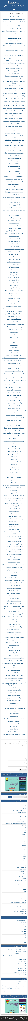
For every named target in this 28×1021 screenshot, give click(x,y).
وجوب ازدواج (14, 482)
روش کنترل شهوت (14, 332)
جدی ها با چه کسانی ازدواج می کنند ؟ (14, 179)
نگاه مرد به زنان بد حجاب (14, 562)
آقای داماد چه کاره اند (14, 215)
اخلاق (14, 342)
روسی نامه (24, 834)
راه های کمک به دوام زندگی (14, 363)
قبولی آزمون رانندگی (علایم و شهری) (19, 906)
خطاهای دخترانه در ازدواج (14, 435)
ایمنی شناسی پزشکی (22, 970)
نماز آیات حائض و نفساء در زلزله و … (14, 415)
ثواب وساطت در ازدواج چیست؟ (14, 629)
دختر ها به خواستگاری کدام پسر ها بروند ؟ (14, 293)
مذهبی (25, 865)
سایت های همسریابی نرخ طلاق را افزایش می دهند (14, 197)
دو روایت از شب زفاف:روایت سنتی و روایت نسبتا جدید (14, 461)
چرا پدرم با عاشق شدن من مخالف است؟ (14, 675)
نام (25, 758)
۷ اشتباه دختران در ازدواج (14, 559)
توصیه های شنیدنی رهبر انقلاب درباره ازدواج (14, 637)
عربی (25, 929)
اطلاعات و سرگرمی (22, 816)
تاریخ (25, 893)
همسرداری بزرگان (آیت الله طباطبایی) (14, 577)
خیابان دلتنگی (19, 981)
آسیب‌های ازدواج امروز (14, 529)
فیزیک (25, 942)
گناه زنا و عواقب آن (14, 556)
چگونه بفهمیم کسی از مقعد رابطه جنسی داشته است (14, 93)
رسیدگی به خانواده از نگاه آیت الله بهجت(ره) (14, 658)
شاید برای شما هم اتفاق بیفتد (20, 880)
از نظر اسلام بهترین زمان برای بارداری (14, 546)
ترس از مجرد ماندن (14, 295)
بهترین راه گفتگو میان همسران (14, 516)
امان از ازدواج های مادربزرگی (14, 150)
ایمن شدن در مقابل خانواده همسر (14, 377)
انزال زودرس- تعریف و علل (14, 70)
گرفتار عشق (14, 347)
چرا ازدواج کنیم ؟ (14, 272)
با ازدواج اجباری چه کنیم (14, 275)
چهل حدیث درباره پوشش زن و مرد (14, 403)
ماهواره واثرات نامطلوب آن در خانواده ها (14, 569)
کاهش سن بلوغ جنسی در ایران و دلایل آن (14, 76)
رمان (25, 851)
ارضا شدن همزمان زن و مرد (14, 123)
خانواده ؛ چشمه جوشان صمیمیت (14, 680)
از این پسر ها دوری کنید (14, 254)
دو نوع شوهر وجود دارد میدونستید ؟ (14, 168)
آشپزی (25, 843)
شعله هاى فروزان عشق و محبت (14, 710)
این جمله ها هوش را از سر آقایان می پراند (14, 371)
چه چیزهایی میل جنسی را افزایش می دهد (14, 142)
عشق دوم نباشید (14, 269)
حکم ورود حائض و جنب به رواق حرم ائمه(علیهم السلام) (14, 616)
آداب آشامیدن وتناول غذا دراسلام (14, 603)
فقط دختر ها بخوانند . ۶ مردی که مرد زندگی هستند (14, 210)
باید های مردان (14, 572)
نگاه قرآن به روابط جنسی (14, 408)
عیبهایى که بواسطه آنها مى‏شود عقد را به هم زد (14, 500)
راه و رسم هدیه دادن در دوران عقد (14, 355)
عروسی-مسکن (14, 513)
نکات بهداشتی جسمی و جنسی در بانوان (14, 52)
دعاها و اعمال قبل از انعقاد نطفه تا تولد (14, 660)
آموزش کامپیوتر (23, 898)
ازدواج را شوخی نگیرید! (14, 438)
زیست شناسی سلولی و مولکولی (19, 972)
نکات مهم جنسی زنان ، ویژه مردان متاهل (14, 110)
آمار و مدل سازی (23, 935)
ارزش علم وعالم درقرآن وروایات (14, 601)
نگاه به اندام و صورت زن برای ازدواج (14, 541)
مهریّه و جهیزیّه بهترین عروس (14, 670)
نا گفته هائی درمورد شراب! (14, 721)
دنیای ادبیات (24, 895)
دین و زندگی (23, 931)
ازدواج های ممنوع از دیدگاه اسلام (14, 238)
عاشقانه (24, 858)
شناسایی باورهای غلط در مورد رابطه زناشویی (14, 140)
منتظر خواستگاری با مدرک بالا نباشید (14, 287)
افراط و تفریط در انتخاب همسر (14, 538)
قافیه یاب (24, 805)
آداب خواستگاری (14, 243)
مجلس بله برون (14, 479)
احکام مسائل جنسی (14, 474)
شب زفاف (14, 446)
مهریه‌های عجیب (14, 729)
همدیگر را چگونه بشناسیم (14, 692)
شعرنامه (24, 856)
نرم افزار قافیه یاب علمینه (21, 808)
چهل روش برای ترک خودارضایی (14, 40)
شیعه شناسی (23, 845)
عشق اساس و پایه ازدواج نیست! (14, 736)
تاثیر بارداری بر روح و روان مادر (14, 28)
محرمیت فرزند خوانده (14, 645)
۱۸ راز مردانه (14, 456)
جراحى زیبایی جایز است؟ (14, 647)
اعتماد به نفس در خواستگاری (14, 228)
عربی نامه (24, 832)
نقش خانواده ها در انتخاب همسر (14, 186)
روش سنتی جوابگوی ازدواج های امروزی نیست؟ (14, 308)
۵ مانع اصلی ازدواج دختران (14, 171)
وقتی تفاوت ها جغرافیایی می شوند (14, 306)
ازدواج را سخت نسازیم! (14, 521)
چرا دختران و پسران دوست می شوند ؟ (14, 233)
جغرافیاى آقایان (14, 464)
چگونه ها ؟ (24, 878)
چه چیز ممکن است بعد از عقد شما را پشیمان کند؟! (14, 608)
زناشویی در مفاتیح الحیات (14, 598)
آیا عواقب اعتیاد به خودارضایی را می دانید (14, 113)
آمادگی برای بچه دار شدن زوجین (14, 690)
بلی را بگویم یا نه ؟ (14, 303)
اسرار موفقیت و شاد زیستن (20, 862)
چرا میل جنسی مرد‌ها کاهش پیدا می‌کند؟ (14, 115)
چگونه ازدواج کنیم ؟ (14, 282)
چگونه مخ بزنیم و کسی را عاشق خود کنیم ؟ (11, 985)
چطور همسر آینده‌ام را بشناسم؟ (14, 526)
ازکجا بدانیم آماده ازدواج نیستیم (14, 672)
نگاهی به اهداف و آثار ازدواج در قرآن (14, 582)
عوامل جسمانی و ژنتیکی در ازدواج (14, 697)
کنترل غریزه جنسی (14, 337)
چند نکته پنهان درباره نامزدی (14, 650)
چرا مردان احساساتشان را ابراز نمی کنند (14, 387)
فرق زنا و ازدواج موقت (14, 334)
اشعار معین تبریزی (22, 818)
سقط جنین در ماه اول (14, 16)
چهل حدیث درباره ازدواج (14, 595)
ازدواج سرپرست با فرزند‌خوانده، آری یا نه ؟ (14, 580)
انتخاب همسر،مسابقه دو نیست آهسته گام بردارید (14, 718)
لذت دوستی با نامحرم (14, 339)
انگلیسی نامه (23, 827)
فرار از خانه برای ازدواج (14, 160)
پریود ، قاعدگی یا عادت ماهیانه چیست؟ (14, 88)
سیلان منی (14, 35)
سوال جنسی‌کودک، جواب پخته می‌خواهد (14, 498)
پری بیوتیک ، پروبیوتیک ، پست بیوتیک (19, 825)
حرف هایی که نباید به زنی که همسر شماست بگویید (14, 358)
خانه (25, 803)
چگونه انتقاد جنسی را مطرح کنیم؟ (14, 487)
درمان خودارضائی (14, 345)
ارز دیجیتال (24, 909)
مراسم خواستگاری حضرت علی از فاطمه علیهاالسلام (14, 667)
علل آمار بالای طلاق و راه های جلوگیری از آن (14, 313)
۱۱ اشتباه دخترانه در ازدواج (14, 277)
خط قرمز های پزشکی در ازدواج (14, 158)
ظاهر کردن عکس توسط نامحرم (14, 551)
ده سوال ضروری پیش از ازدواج (14, 425)
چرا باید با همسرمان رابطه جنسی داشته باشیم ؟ (14, 96)
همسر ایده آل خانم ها (14, 246)
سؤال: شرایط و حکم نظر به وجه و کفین (14, 549)
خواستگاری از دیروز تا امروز (14, 264)
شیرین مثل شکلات (14, 716)
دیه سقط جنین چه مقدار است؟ (14, 422)
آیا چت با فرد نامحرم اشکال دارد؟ (14, 400)
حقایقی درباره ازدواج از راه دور (14, 536)
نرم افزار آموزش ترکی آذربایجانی (19, 810)
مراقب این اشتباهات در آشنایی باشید (14, 207)
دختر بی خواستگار (14, 212)
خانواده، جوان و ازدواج (14, 705)
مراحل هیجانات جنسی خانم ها (14, 26)
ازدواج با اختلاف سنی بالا (14, 448)
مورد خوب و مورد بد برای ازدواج (14, 262)
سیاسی (24, 889)
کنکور (25, 814)
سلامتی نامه (24, 847)
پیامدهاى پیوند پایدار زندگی (14, 585)
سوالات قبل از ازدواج (14, 655)
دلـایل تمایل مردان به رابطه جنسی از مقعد (14, 118)
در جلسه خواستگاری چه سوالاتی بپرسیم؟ (14, 518)
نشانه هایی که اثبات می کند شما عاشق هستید (14, 249)
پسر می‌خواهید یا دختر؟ (14, 469)
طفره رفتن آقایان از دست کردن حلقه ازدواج (14, 360)
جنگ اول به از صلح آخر (14, 267)
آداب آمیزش (14, 493)
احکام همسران (14, 619)
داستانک (24, 849)
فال (25, 900)
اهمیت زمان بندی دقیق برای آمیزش (14, 65)
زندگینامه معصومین (22, 869)
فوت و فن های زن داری (14, 511)
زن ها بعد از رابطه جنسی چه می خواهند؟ (14, 98)
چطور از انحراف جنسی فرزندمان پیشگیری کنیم (14, 108)
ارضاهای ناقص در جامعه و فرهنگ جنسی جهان (14, 145)
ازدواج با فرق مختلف (14, 611)
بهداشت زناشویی (14, 621)
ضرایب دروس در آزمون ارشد (20, 953)
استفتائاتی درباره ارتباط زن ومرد (14, 477)
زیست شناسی (23, 922)
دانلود (25, 882)
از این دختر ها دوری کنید (14, 256)
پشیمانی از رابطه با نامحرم (14, 352)
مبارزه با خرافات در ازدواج (14, 731)
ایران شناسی (23, 860)
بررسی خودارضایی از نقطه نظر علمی (14, 43)
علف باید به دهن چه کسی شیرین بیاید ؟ (14, 192)
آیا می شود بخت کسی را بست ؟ (14, 451)
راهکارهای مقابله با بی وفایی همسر (14, 626)
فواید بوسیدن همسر (14, 285)
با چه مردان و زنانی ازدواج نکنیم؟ (14, 593)
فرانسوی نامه (23, 836)
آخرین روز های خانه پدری (14, 173)
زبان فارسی (24, 926)
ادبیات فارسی (23, 924)
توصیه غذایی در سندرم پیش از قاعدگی (14, 60)
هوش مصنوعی (23, 913)
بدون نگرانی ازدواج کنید (14, 280)
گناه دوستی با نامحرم (14, 350)
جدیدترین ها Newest (22, 884)
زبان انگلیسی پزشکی (22, 974)
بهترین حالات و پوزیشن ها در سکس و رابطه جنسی (14, 19)
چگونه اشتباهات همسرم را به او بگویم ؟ (14, 384)
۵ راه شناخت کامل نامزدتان (14, 184)
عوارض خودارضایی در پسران (14, 38)
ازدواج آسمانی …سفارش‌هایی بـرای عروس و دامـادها (14, 564)
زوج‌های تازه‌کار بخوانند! (14, 524)
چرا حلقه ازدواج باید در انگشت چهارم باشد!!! (14, 495)
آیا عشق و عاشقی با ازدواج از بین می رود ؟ (14, 176)
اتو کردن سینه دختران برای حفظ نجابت (14, 133)
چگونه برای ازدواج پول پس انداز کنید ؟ (14, 311)
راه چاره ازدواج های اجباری (14, 205)
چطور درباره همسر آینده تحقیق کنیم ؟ (14, 189)
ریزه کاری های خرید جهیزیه (14, 298)
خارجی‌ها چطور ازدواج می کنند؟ (14, 634)
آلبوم (25, 840)
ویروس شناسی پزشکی (21, 961)
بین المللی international (21, 873)
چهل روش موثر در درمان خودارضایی (14, 329)
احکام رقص (14, 397)
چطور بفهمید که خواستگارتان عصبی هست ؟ (14, 225)
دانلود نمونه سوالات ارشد (21, 951)
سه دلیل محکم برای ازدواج (14, 202)
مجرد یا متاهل (14, 459)
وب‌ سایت (24, 765)
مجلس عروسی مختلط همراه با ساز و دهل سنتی (14, 734)
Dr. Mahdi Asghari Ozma (21, 812)
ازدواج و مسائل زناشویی (17, 13)
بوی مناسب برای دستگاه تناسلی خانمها (14, 55)
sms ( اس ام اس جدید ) (21, 876)
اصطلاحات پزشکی (22, 959)
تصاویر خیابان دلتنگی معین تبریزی (15, 983)
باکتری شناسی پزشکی (21, 963)
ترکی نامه (24, 829)
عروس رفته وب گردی (14, 163)
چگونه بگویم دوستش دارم (14, 405)
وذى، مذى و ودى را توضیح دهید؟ (14, 395)
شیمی (25, 940)
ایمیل (25, 762)
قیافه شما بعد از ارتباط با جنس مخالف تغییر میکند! (14, 90)
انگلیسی (24, 933)
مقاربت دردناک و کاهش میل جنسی (14, 78)
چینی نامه (24, 838)
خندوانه (24, 854)
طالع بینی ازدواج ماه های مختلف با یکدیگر (14, 153)
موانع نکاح (14, 443)
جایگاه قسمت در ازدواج (14, 223)
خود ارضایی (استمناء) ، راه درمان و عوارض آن (14, 428)
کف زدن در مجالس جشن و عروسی (14, 554)
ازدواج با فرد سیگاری (14, 194)
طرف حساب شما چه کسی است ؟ (14, 199)
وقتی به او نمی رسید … (14, 236)
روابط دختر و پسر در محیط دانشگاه (14, 326)
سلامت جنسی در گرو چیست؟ (14, 390)
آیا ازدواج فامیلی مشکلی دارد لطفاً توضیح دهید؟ (14, 433)
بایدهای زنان (14, 575)
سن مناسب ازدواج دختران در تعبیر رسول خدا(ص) (14, 708)
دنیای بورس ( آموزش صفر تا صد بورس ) (18, 902)
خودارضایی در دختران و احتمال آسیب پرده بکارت (14, 63)
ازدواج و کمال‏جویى (14, 703)
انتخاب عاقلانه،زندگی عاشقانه (14, 700)
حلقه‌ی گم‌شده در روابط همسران (14, 639)
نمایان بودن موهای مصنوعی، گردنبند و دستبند (14, 614)
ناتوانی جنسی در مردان (14, 73)
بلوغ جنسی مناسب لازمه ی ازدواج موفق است (14, 441)
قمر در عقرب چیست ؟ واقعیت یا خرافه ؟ (14, 678)
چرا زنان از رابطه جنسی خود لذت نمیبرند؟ (14, 503)
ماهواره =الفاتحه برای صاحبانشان (14, 567)
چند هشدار (14, 687)
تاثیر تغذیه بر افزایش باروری (14, 392)
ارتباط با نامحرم (14, 321)
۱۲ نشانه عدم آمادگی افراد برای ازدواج (14, 230)
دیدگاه (24, 747)
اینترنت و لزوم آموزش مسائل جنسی (14, 68)
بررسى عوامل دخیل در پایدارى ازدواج (14, 642)
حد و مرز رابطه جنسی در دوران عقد (14, 508)
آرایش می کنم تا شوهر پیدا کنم (14, 300)
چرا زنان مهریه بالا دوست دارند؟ (14, 505)
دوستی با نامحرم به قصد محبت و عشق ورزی (14, 324)
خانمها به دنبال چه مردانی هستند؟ (14, 420)
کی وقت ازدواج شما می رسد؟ (14, 632)
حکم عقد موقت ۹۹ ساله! (14, 624)
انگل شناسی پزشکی (22, 965)
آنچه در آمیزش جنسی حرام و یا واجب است (14, 105)
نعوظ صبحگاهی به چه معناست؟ (14, 85)
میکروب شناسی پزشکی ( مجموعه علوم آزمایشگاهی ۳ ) (15, 823)
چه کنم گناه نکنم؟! (14, 490)
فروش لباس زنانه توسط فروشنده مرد (14, 543)
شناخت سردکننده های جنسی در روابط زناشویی (14, 57)
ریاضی (25, 937)
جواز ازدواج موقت (14, 472)
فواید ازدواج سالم (14, 726)
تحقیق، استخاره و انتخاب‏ (14, 695)
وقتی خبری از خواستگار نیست (14, 217)
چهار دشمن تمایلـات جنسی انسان (14, 147)
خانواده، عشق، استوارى (14, 713)
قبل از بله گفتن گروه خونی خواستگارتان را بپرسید (14, 251)
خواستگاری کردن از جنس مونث (14, 454)
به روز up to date (23, 871)
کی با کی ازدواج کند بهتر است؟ (14, 652)
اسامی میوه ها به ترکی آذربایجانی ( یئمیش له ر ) (12, 991)
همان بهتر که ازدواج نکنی (14, 259)
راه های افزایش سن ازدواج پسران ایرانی (14, 181)
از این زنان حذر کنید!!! (14, 466)
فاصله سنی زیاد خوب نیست (14, 316)
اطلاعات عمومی (23, 887)
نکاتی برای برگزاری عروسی (14, 368)
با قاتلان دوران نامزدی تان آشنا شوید (14, 365)
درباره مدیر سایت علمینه (21, 821)
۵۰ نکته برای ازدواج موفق (14, 590)
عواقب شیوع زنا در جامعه (14, 723)
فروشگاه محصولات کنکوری (21, 920)
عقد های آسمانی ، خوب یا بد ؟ (14, 319)
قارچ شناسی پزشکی (22, 968)
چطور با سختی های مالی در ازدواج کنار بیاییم (14, 606)
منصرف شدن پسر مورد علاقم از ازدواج (14, 290)
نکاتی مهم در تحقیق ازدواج (14, 220)
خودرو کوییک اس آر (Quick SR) (20, 911)
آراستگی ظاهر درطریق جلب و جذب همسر (14, 417)
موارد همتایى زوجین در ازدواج (14, 588)
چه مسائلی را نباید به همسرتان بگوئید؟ (14, 430)
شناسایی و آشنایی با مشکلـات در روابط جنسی (14, 121)
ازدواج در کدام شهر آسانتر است (14, 155)
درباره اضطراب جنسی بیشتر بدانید (14, 126)
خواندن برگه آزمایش (22, 904)
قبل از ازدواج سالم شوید (14, 166)
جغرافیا (25, 891)
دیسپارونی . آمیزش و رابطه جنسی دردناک (14, 50)
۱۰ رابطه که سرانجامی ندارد (14, 241)
